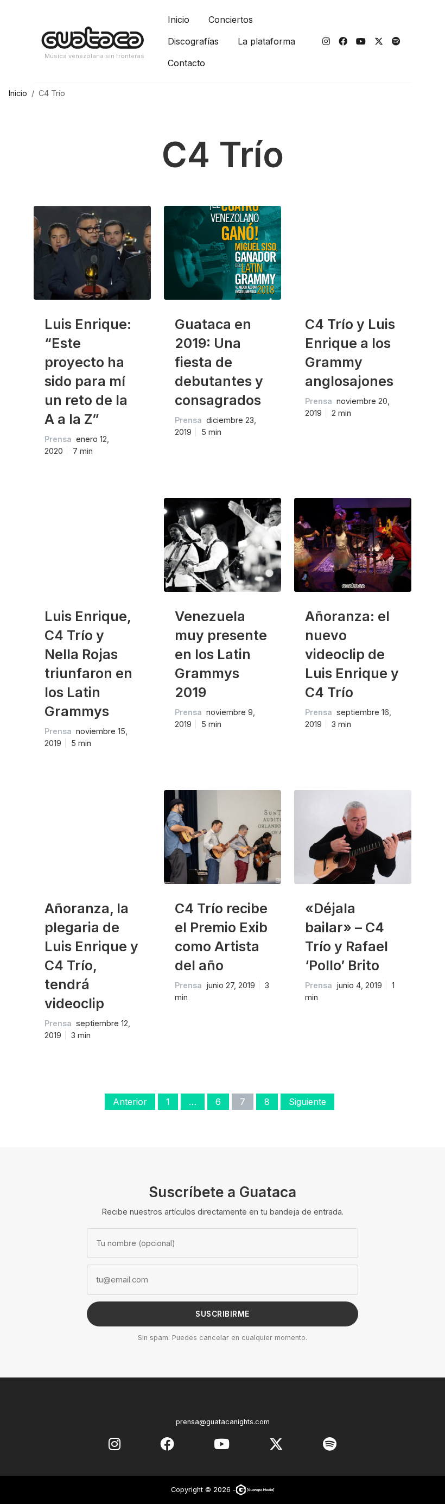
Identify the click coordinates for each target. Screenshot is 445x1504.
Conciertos (230, 19)
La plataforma (266, 41)
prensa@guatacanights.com (223, 1422)
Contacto (186, 63)
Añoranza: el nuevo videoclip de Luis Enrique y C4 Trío (352, 654)
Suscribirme (222, 1314)
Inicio (178, 19)
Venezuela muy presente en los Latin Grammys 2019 (221, 654)
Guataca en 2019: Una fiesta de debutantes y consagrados (219, 362)
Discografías (193, 41)
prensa (58, 439)
